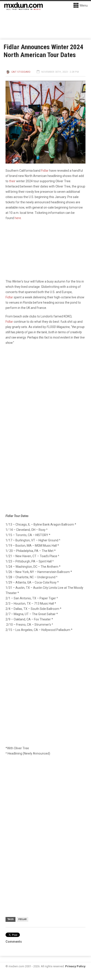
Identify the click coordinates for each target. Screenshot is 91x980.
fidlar (22, 919)
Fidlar (45, 170)
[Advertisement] (45, 808)
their (12, 181)
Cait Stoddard (20, 71)
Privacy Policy (75, 966)
